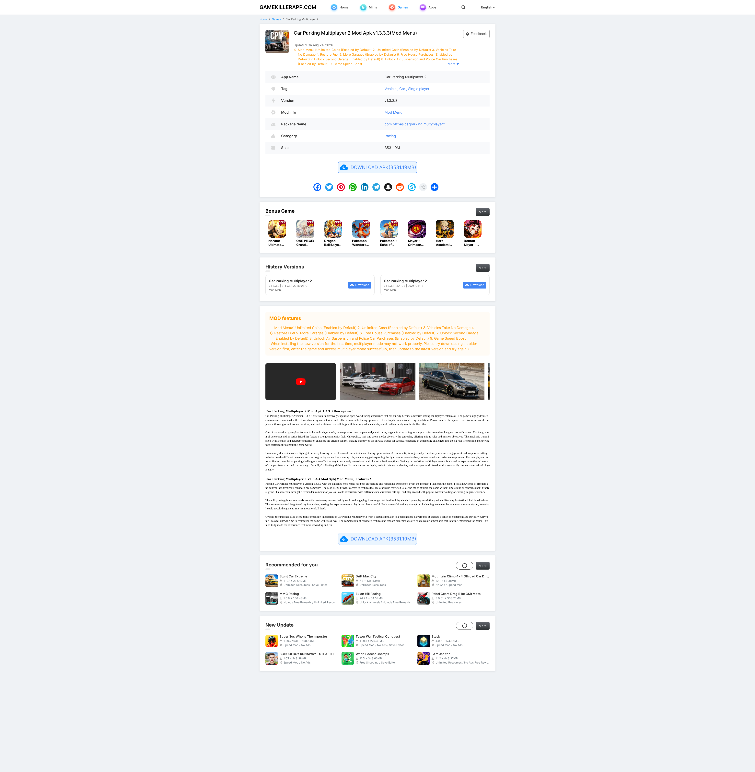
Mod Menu (393, 112)
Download (362, 285)
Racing (390, 136)
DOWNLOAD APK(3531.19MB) (383, 167)
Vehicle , (392, 89)
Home (263, 19)
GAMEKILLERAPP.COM (288, 7)
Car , (403, 89)
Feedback (479, 34)
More (482, 212)
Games (276, 19)
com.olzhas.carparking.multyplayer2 (415, 124)
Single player (418, 89)
